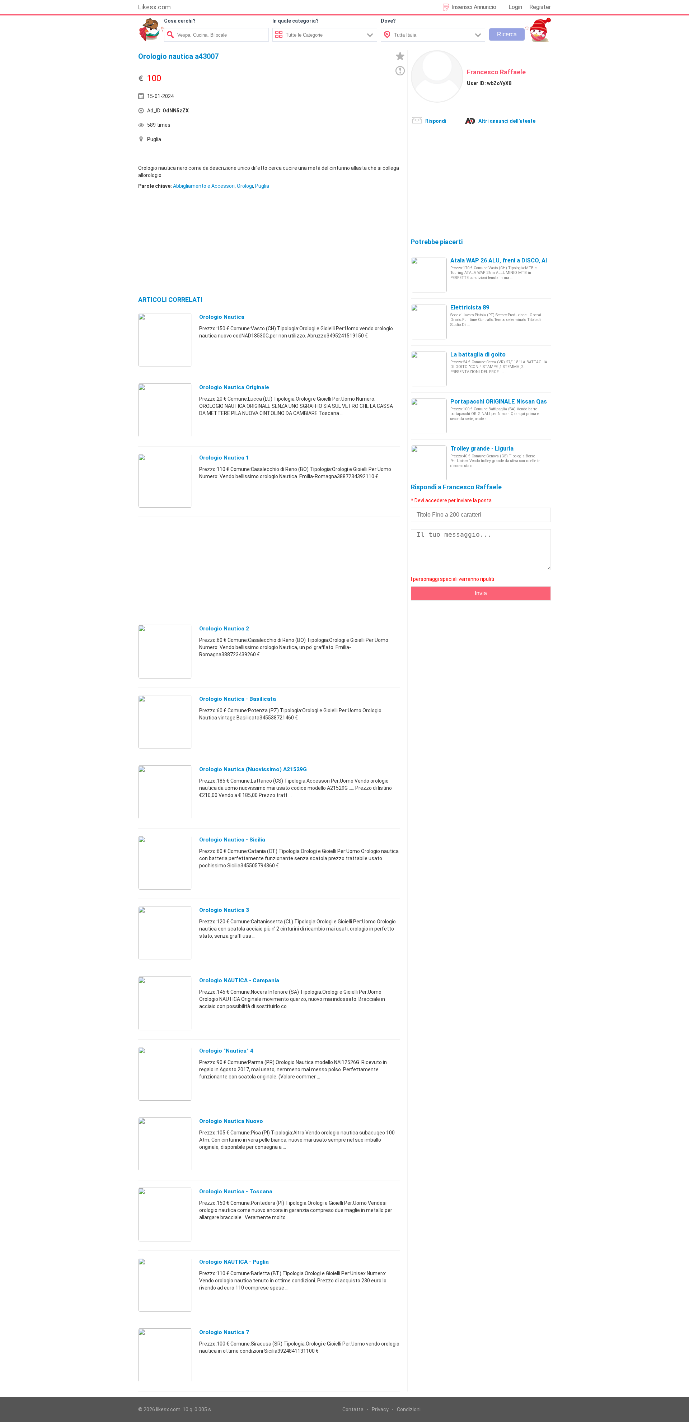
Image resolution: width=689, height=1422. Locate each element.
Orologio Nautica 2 (224, 628)
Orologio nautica (221, 317)
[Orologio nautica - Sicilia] (165, 862)
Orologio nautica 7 (224, 1332)
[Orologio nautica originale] (165, 410)
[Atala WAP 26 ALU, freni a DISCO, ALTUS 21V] (429, 275)
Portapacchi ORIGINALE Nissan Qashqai (504, 401)
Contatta (353, 1409)
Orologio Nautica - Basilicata (237, 699)
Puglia (262, 186)
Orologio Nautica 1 (224, 457)
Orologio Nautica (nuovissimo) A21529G (253, 769)
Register (540, 7)
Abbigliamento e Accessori (204, 186)
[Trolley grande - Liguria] (429, 463)
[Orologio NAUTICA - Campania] (165, 1003)
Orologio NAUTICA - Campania (239, 980)
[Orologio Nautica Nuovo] (165, 1144)
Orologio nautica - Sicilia (232, 839)
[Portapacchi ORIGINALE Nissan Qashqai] (429, 416)
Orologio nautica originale (234, 387)
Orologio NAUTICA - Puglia (234, 1262)
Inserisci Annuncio (473, 7)
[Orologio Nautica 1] (165, 480)
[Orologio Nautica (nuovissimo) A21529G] (165, 792)
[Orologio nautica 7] (165, 1355)
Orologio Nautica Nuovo (231, 1121)
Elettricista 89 (469, 307)
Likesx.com (154, 7)
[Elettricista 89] (429, 322)
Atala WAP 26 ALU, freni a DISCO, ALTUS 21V (511, 260)
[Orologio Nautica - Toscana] (165, 1214)
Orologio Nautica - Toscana (235, 1191)
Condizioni (409, 1409)
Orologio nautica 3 (224, 910)
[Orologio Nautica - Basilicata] (165, 721)
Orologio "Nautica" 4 (226, 1051)
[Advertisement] (335, 112)
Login (515, 7)
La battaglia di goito (478, 354)
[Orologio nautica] (165, 339)
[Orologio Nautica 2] (165, 651)
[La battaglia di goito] (429, 369)
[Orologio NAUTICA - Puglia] (165, 1284)
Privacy (380, 1409)
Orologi (245, 186)
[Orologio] (165, 1073)
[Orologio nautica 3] (165, 933)
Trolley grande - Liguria (482, 448)
